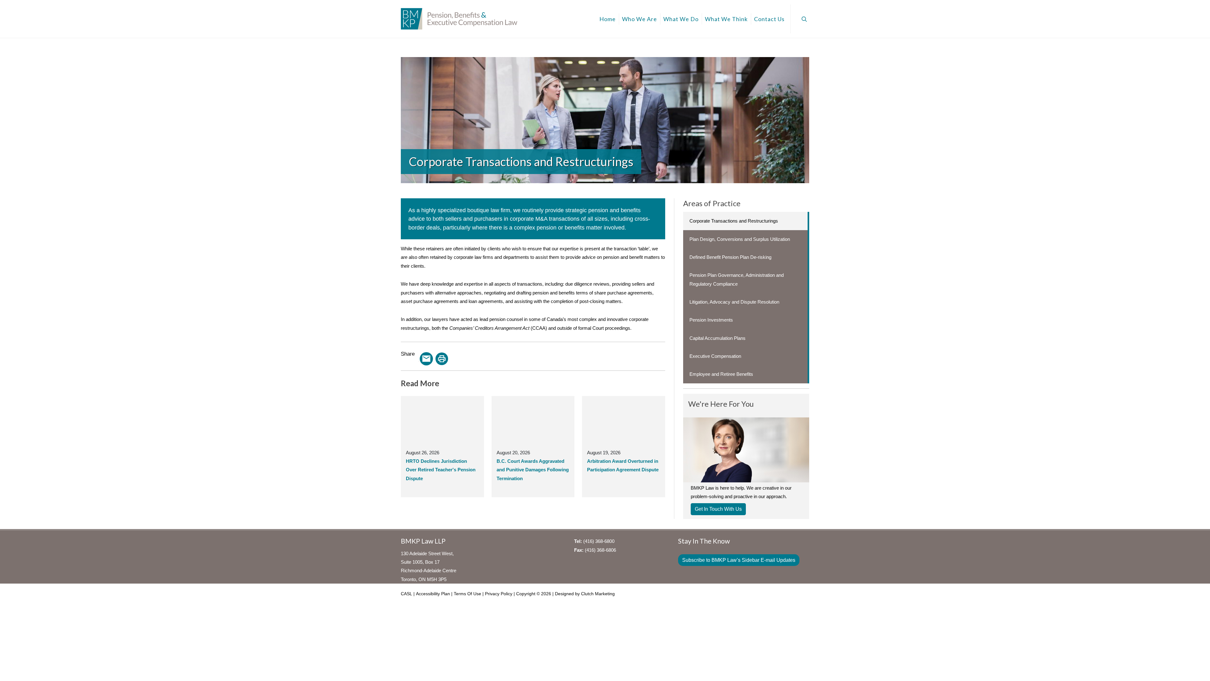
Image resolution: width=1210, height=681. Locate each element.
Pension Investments (711, 320)
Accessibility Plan (433, 593)
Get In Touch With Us (718, 509)
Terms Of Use (467, 593)
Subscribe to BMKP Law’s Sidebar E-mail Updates (738, 560)
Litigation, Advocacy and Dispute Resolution (734, 302)
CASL (406, 593)
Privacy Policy (498, 593)
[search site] (803, 19)
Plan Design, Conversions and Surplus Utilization (739, 239)
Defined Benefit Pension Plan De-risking (730, 257)
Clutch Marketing (598, 593)
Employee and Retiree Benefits (721, 374)
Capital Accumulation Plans (717, 338)
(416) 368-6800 (598, 541)
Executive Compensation (715, 356)
